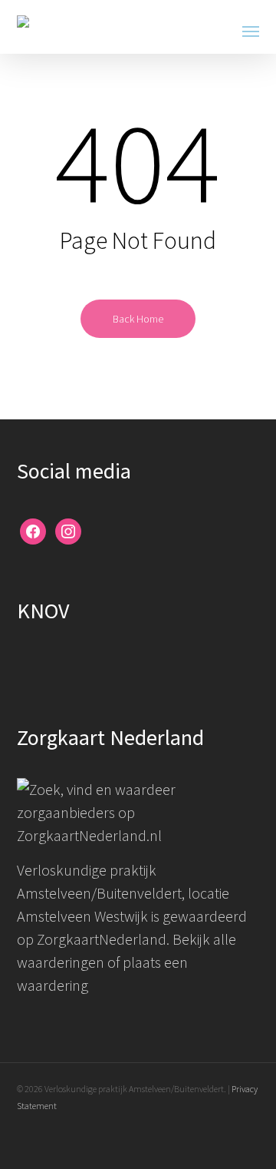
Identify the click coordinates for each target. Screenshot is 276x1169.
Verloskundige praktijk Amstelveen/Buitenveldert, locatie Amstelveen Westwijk (123, 893)
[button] (250, 30)
